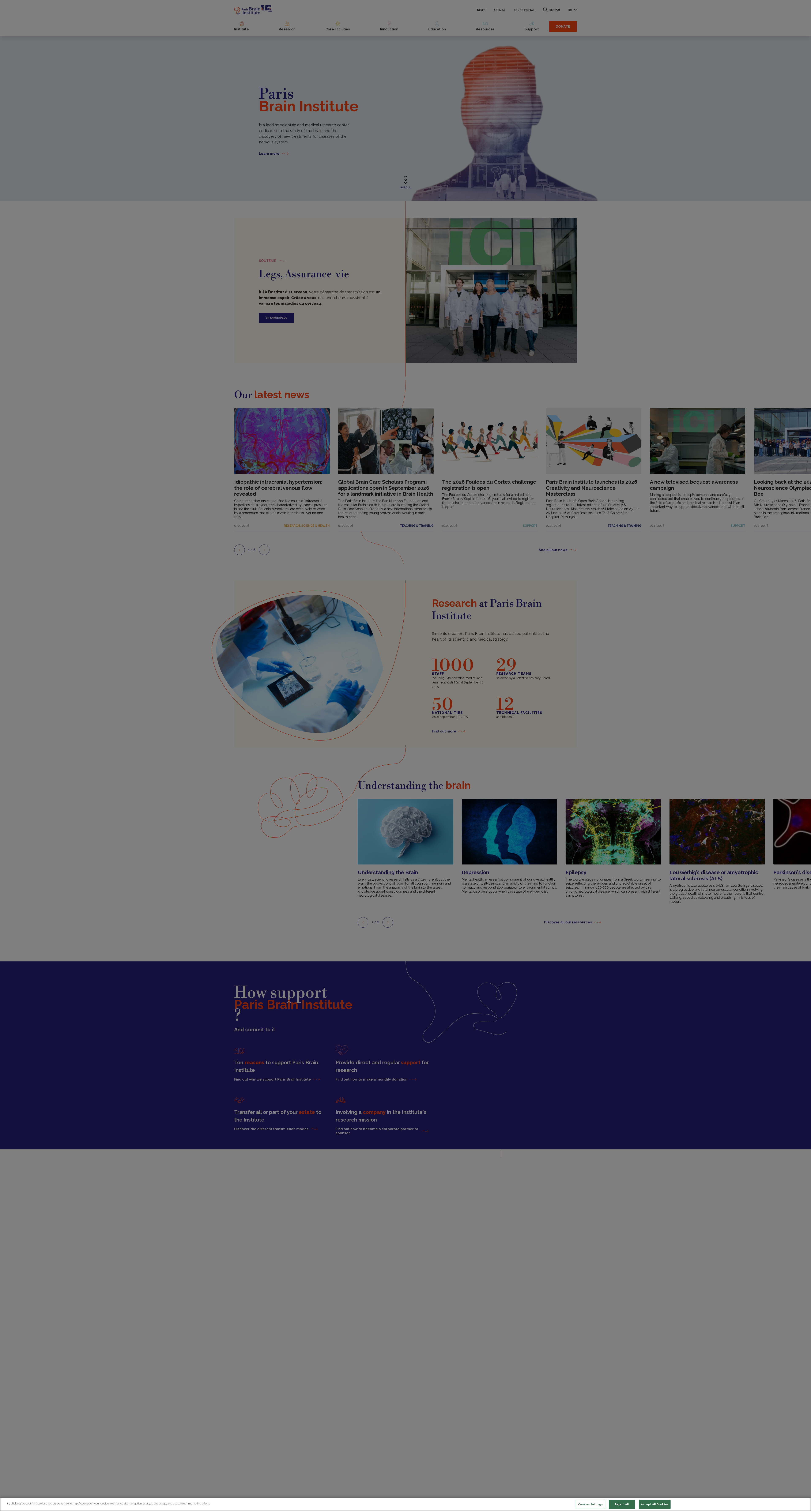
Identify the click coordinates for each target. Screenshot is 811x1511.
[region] (405, 1504)
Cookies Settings (590, 1504)
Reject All (622, 1504)
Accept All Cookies (654, 1504)
